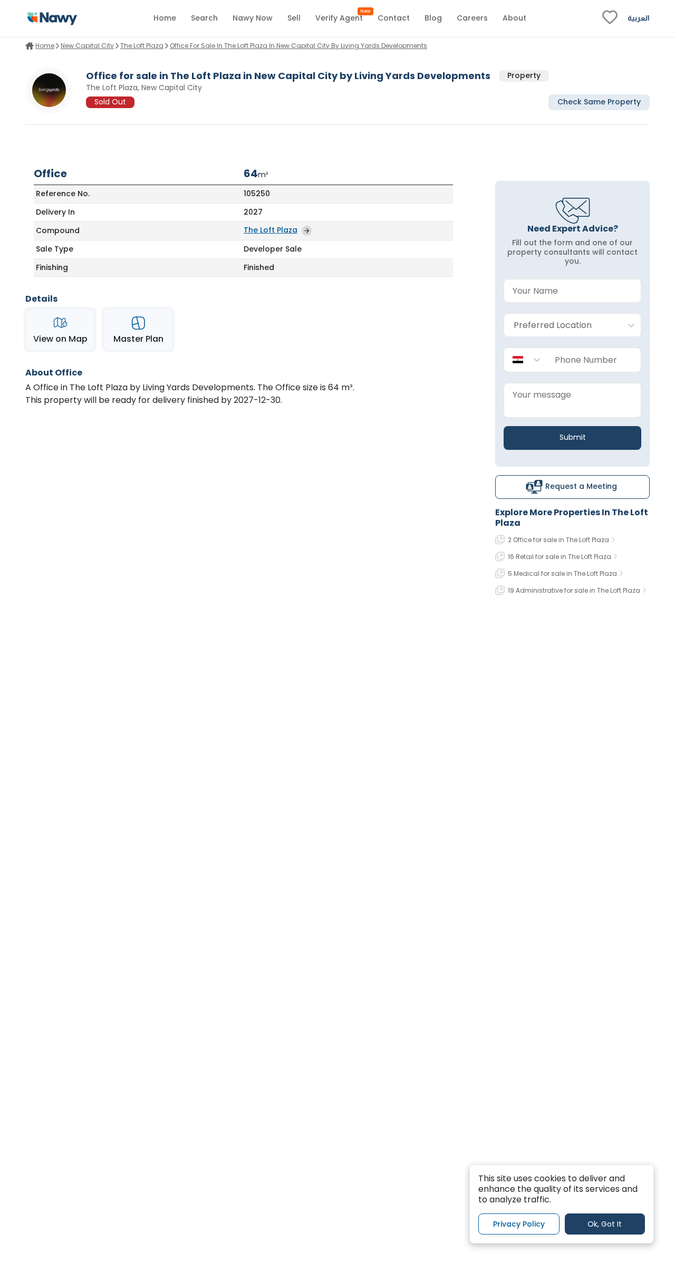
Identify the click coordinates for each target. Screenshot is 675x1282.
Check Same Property (599, 102)
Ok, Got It (604, 1223)
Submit (573, 437)
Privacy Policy (519, 1223)
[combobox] (562, 326)
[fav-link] (610, 18)
